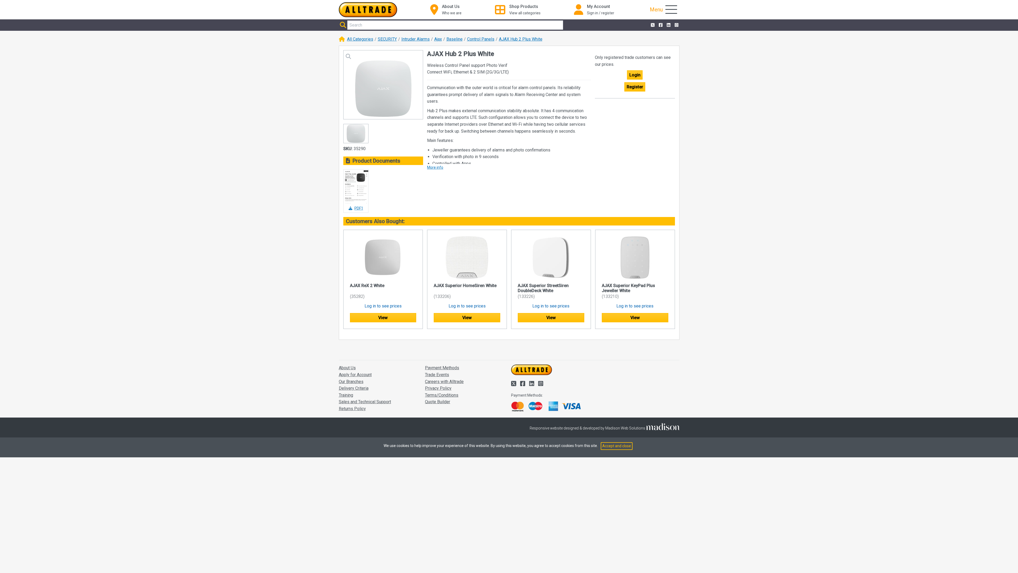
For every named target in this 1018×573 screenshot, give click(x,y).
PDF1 (358, 208)
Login (634, 74)
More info (435, 167)
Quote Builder (437, 401)
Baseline (454, 39)
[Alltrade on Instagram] (676, 25)
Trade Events (437, 374)
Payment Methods (442, 367)
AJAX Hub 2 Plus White (520, 39)
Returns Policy (352, 408)
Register (635, 86)
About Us (347, 367)
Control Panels (480, 39)
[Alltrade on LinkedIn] (668, 25)
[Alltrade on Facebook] (660, 25)
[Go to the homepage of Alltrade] (368, 9)
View (383, 317)
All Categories (360, 39)
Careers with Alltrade (444, 381)
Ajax (438, 39)
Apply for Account (355, 374)
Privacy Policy (438, 388)
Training (346, 395)
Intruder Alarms (415, 39)
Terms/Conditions (441, 395)
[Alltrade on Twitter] (652, 25)
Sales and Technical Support (365, 401)
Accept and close (616, 446)
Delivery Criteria (353, 388)
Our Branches (351, 381)
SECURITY (387, 39)
